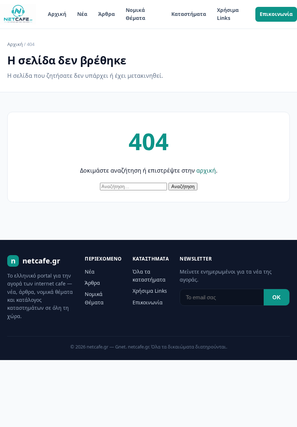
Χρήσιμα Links (228, 14)
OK (276, 297)
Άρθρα (106, 13)
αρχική (206, 170)
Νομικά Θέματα (135, 14)
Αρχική (57, 13)
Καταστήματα (188, 13)
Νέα (82, 13)
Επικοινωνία (276, 13)
